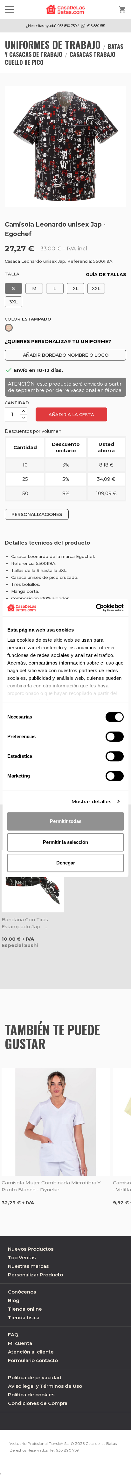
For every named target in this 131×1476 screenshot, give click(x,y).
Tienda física (23, 1317)
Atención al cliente (31, 1352)
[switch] (115, 736)
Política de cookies (31, 1395)
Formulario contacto (33, 1360)
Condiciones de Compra (37, 1403)
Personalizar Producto (35, 1275)
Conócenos (22, 1292)
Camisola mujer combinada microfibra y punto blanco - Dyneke (51, 1186)
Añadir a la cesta (71, 414)
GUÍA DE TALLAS (106, 274)
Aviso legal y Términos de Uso (45, 1386)
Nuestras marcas (28, 1266)
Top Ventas (22, 1257)
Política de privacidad (34, 1377)
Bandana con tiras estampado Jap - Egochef (25, 923)
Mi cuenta (20, 1343)
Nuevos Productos (30, 1249)
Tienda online (25, 1309)
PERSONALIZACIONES (36, 514)
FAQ (13, 1335)
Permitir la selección (65, 842)
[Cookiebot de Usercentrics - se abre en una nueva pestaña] (96, 608)
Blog (13, 1300)
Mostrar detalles (92, 801)
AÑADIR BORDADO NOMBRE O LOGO (65, 355)
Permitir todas (65, 821)
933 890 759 (67, 1450)
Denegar (65, 862)
